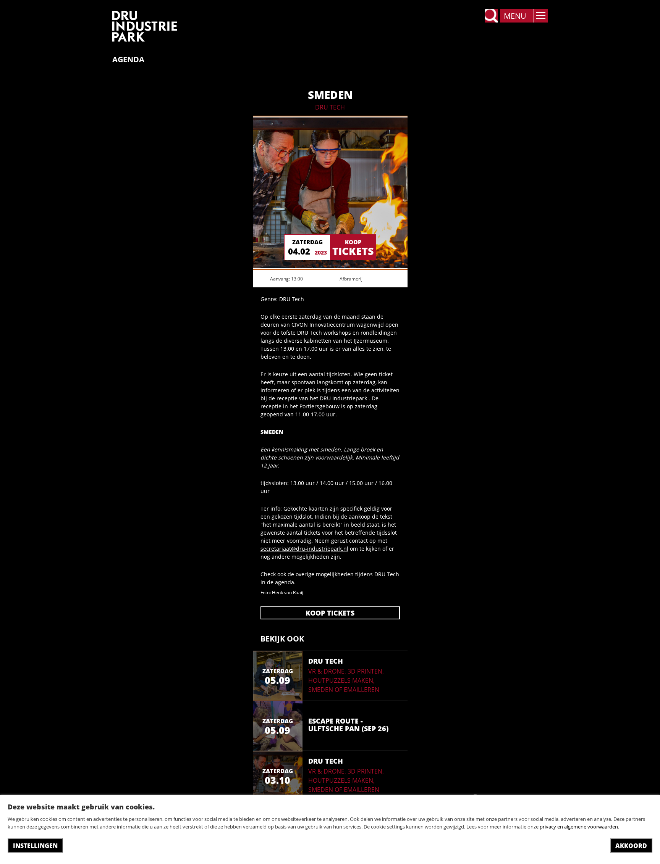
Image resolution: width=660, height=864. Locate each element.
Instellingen (35, 845)
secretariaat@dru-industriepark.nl (304, 548)
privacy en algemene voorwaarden (579, 826)
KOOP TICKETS (330, 612)
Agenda (128, 59)
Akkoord (631, 845)
